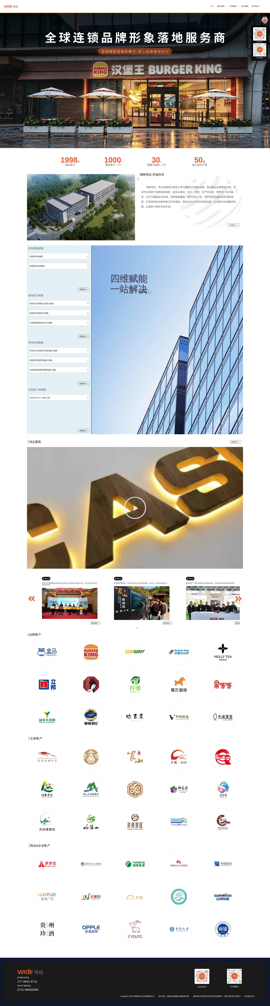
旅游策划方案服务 (37, 266)
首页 (212, 6)
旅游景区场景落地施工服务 (41, 360)
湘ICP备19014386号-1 (234, 996)
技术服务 (245, 6)
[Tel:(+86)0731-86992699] (265, 6)
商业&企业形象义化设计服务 (42, 303)
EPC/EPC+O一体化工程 (40, 398)
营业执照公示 (249, 996)
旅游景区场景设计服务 (39, 313)
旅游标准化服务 (36, 256)
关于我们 (255, 6)
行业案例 (233, 6)
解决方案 (220, 6)
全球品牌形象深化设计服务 (41, 323)
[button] (225, 6)
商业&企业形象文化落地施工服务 (43, 351)
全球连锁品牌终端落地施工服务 (43, 370)
